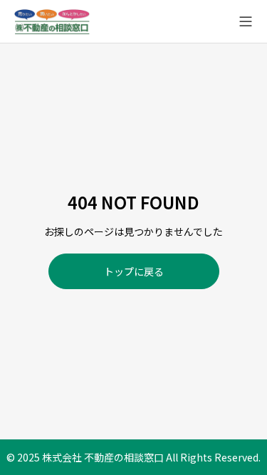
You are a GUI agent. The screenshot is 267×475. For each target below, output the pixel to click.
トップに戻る (134, 271)
